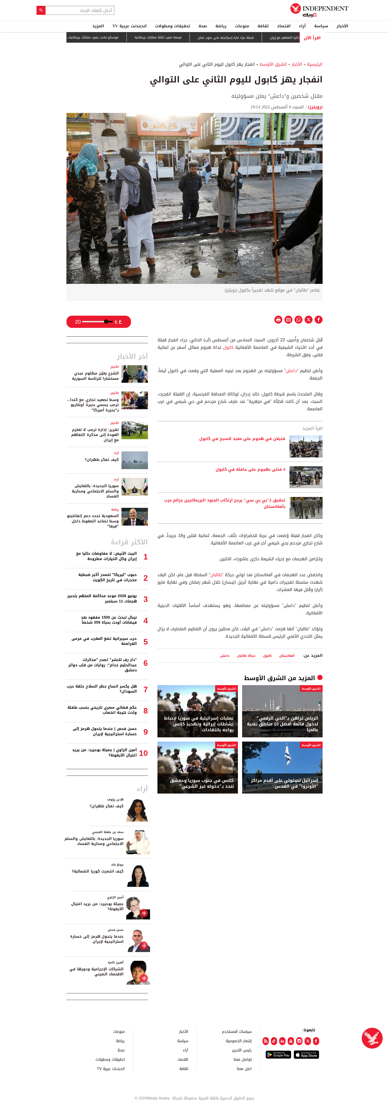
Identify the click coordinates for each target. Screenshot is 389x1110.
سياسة (321, 26)
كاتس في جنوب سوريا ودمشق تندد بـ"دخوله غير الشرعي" (202, 784)
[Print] (278, 320)
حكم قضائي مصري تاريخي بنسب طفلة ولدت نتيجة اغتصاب (102, 710)
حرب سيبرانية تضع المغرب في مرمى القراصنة (104, 641)
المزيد (98, 26)
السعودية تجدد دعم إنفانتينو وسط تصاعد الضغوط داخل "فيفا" (93, 521)
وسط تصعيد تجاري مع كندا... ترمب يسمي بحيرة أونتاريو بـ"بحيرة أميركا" (93, 405)
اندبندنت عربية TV (129, 26)
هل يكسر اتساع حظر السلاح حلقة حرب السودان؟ (102, 689)
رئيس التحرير (242, 1050)
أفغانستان (287, 655)
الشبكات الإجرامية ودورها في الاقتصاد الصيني (96, 972)
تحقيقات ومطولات (172, 26)
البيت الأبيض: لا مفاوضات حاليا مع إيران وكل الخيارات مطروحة (106, 556)
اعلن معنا (244, 1068)
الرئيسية (315, 64)
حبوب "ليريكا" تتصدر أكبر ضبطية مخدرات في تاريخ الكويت (107, 577)
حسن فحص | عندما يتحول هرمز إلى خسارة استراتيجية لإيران (105, 731)
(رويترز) (315, 107)
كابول (228, 347)
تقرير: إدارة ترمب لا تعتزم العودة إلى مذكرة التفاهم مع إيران (95, 435)
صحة (202, 26)
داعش (291, 371)
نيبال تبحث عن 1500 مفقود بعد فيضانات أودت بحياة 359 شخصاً (109, 620)
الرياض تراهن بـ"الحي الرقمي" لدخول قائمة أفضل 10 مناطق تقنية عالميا (282, 724)
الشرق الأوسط (273, 64)
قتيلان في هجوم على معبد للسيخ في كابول (242, 438)
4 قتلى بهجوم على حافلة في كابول (250, 469)
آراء (302, 26)
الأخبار (342, 26)
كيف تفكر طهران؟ (102, 459)
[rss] (266, 1041)
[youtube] (291, 1041)
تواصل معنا (243, 1059)
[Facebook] (316, 1041)
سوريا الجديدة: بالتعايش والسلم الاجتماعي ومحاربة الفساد (95, 491)
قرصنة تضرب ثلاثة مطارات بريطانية (182, 38)
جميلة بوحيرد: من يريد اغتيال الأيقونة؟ (97, 906)
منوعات (242, 26)
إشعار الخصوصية (239, 1040)
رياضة (221, 26)
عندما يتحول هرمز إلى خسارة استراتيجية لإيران (97, 939)
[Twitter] (308, 1041)
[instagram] (299, 1041)
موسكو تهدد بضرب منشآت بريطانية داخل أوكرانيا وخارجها (103, 37)
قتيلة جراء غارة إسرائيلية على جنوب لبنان (250, 38)
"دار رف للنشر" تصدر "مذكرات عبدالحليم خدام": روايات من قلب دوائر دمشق (102, 665)
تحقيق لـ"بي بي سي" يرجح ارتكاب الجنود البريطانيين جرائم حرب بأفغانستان (224, 503)
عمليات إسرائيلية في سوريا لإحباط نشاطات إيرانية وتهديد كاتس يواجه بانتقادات (199, 724)
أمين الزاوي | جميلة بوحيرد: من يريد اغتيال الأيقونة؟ (104, 752)
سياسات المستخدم (237, 1031)
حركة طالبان (246, 655)
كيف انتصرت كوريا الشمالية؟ (98, 871)
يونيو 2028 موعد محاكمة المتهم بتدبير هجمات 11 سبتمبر (102, 598)
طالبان (216, 575)
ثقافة (263, 26)
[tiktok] (274, 1041)
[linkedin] (282, 1041)
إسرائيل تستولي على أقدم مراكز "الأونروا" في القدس (284, 784)
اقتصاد (284, 26)
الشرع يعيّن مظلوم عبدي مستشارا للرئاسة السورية (95, 376)
